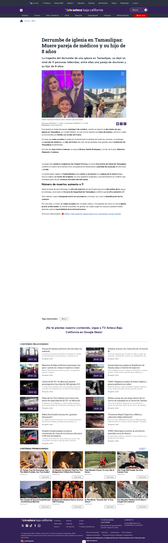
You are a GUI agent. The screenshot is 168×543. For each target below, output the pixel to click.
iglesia (122, 189)
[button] (84, 541)
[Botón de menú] (21, 10)
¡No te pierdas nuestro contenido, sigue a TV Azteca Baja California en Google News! (84, 330)
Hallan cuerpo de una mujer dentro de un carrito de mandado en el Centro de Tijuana (127, 399)
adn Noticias (103, 3)
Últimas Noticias (123, 15)
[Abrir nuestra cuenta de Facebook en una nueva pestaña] (35, 525)
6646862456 (128, 525)
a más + (136, 3)
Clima (67, 15)
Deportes (81, 3)
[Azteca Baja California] (84, 10)
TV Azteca (46, 3)
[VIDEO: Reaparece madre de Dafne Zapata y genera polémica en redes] (95, 387)
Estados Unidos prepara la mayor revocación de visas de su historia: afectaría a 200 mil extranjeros (62, 433)
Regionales (125, 3)
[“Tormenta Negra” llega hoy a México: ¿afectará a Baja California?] (95, 420)
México (64, 319)
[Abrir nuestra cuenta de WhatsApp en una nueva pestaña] (39, 525)
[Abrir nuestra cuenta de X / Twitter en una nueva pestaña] (22, 525)
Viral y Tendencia (52, 15)
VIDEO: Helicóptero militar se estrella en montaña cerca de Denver (126, 432)
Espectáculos (93, 15)
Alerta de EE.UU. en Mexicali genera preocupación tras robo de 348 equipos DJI (61, 382)
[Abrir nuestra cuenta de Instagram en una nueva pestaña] (26, 525)
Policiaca (107, 15)
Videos (114, 3)
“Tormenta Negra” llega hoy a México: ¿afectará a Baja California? (125, 415)
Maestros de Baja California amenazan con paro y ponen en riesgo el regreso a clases (61, 366)
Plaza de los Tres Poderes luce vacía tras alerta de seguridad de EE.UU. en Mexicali (61, 399)
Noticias (92, 3)
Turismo (37, 15)
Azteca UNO (58, 3)
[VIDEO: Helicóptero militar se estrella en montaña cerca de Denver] (95, 437)
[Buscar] (145, 9)
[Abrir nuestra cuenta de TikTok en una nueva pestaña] (31, 525)
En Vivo (142, 15)
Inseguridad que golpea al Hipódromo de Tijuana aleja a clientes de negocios (126, 366)
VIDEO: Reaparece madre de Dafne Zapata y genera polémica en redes (127, 382)
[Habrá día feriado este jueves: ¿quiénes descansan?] (29, 420)
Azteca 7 (70, 3)
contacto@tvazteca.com (132, 523)
